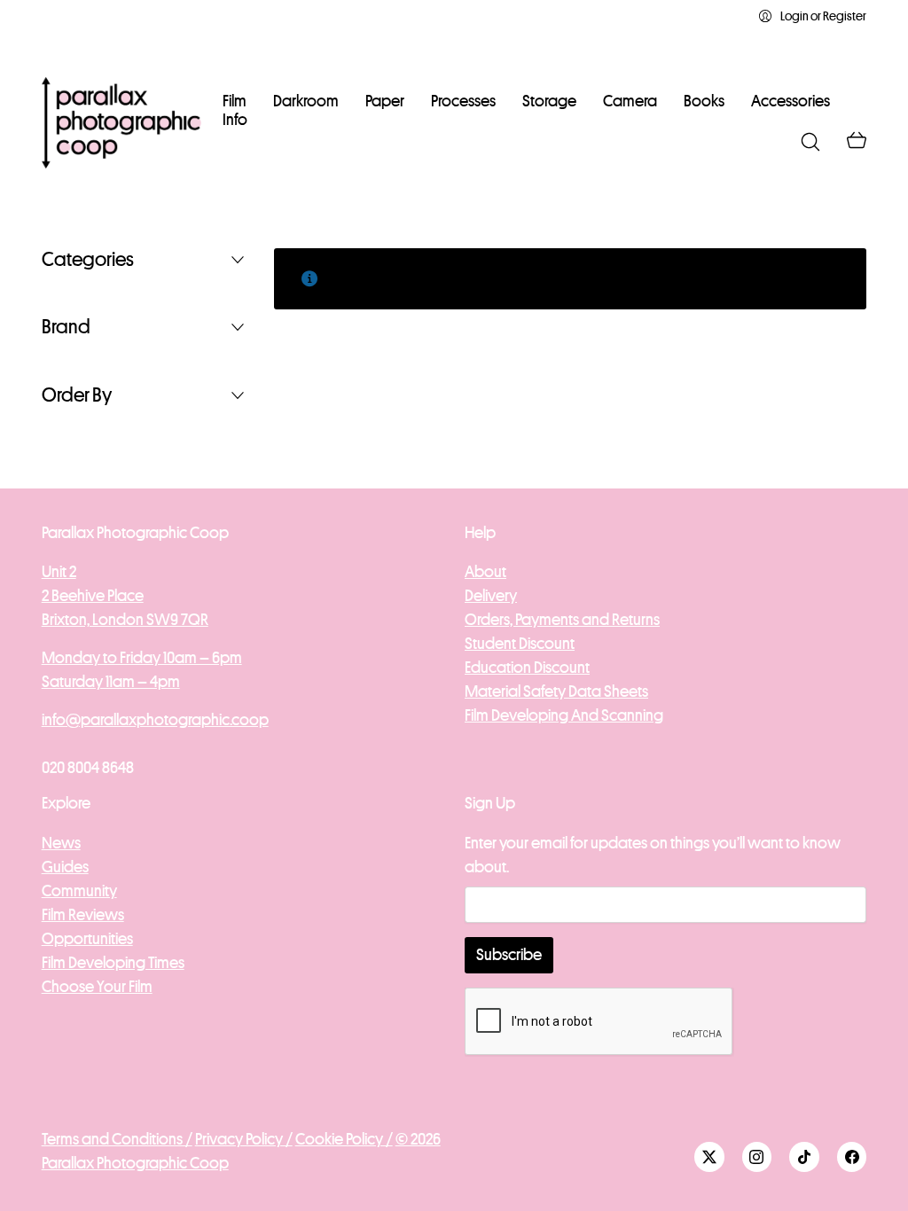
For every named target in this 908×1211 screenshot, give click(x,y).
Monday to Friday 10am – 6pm (142, 658)
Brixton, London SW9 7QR (125, 620)
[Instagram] (757, 1157)
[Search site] (810, 142)
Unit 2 (59, 572)
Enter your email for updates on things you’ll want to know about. (653, 855)
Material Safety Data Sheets (556, 691)
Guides (65, 867)
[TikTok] (804, 1157)
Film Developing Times (113, 963)
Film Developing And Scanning (564, 715)
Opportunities (87, 939)
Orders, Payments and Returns (562, 620)
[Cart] (856, 141)
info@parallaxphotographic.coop (155, 720)
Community (79, 891)
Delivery (491, 596)
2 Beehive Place (93, 596)
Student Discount (520, 644)
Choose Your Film (97, 987)
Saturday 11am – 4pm (111, 682)
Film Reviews (83, 915)
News (61, 843)
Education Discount (527, 668)
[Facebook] (852, 1157)
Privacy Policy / (244, 1139)
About (485, 572)
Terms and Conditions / (117, 1139)
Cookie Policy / (344, 1139)
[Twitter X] (709, 1157)
